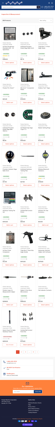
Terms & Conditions (33, 410)
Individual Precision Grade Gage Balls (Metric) (8, 129)
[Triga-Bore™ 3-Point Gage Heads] (45, 34)
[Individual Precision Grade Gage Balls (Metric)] (10, 115)
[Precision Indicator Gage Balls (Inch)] (10, 156)
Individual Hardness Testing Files (26, 169)
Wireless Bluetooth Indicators (43, 169)
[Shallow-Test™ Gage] (45, 75)
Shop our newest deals (12, 375)
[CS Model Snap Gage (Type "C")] (27, 115)
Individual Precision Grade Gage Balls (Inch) (27, 47)
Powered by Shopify (37, 418)
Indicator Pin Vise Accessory (43, 211)
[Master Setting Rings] (45, 115)
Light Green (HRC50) (27, 173)
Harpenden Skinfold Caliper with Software (44, 251)
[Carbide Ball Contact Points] (27, 198)
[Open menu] (2, 2)
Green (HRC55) (25, 173)
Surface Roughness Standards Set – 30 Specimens (8, 48)
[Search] (38, 7)
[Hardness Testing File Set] (10, 198)
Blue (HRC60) (23, 173)
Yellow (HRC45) (31, 173)
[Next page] (37, 352)
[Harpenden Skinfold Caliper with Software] (45, 237)
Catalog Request (32, 412)
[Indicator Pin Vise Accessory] (45, 198)
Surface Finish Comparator (7, 251)
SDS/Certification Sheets (34, 403)
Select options (9, 62)
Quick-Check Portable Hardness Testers (9, 330)
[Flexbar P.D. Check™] (10, 75)
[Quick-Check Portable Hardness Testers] (10, 317)
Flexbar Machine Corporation (24, 418)
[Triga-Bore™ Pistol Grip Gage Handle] (27, 237)
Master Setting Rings (44, 128)
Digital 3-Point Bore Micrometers (26, 291)
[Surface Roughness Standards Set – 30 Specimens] (10, 34)
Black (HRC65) (21, 173)
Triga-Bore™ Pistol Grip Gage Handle (27, 251)
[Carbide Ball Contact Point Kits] (27, 317)
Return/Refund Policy (33, 408)
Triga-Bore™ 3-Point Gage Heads (44, 47)
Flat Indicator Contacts (44, 290)
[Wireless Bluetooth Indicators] (45, 156)
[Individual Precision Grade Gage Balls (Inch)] (27, 34)
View (8, 369)
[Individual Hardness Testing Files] (27, 156)
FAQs (29, 404)
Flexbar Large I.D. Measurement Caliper (9, 291)
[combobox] (20, 7)
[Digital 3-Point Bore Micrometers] (27, 277)
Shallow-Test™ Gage (44, 88)
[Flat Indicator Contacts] (45, 277)
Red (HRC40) (29, 173)
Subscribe (38, 391)
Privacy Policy (31, 406)
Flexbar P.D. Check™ (8, 88)
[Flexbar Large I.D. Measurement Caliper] (10, 277)
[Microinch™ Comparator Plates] (27, 75)
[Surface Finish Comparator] (10, 237)
